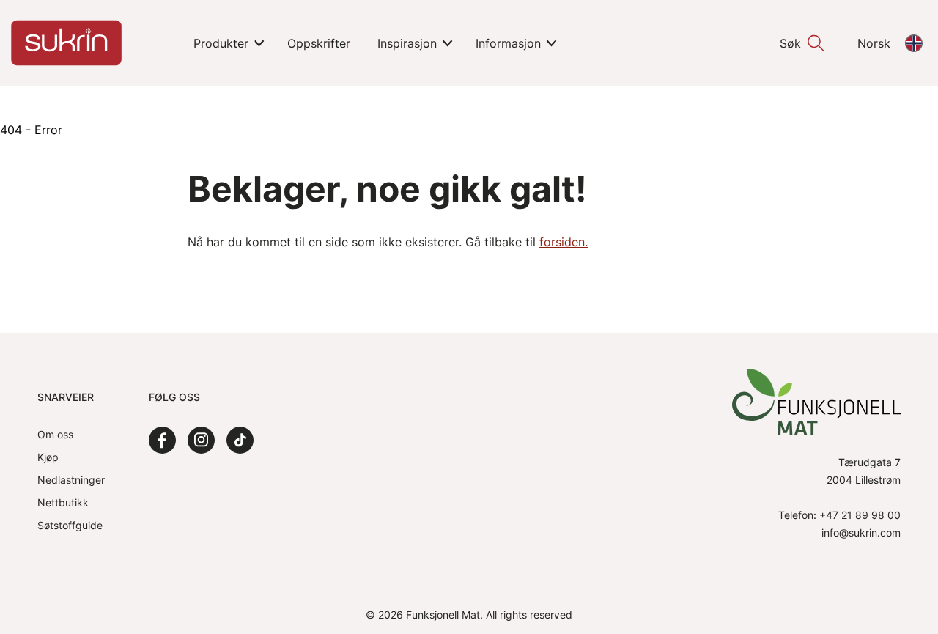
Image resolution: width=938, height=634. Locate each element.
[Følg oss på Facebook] (162, 440)
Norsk (873, 43)
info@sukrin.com (861, 532)
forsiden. (563, 242)
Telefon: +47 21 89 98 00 (839, 515)
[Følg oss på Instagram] (201, 440)
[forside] (66, 43)
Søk (790, 43)
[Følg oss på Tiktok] (240, 440)
